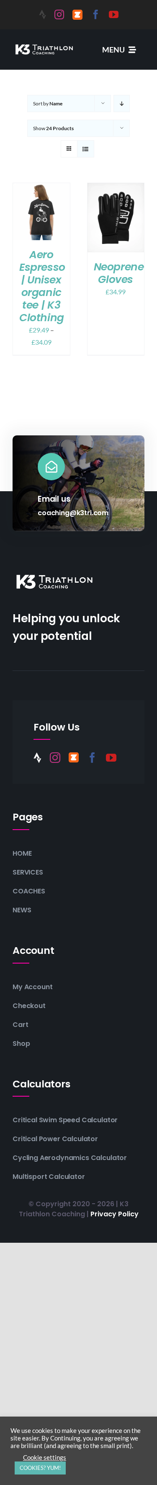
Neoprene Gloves (119, 273)
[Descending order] (121, 103)
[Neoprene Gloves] (116, 189)
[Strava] (42, 14)
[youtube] (113, 14)
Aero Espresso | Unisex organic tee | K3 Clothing (42, 286)
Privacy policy (114, 1214)
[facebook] (95, 14)
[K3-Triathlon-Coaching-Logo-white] (44, 45)
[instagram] (59, 14)
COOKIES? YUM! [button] (40, 1467)
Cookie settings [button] (44, 1457)
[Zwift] (77, 15)
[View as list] (85, 149)
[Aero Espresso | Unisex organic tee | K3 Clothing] (41, 189)
